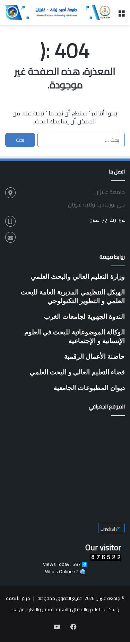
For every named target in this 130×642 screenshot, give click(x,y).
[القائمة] (121, 15)
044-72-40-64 (107, 220)
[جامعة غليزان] (59, 12)
